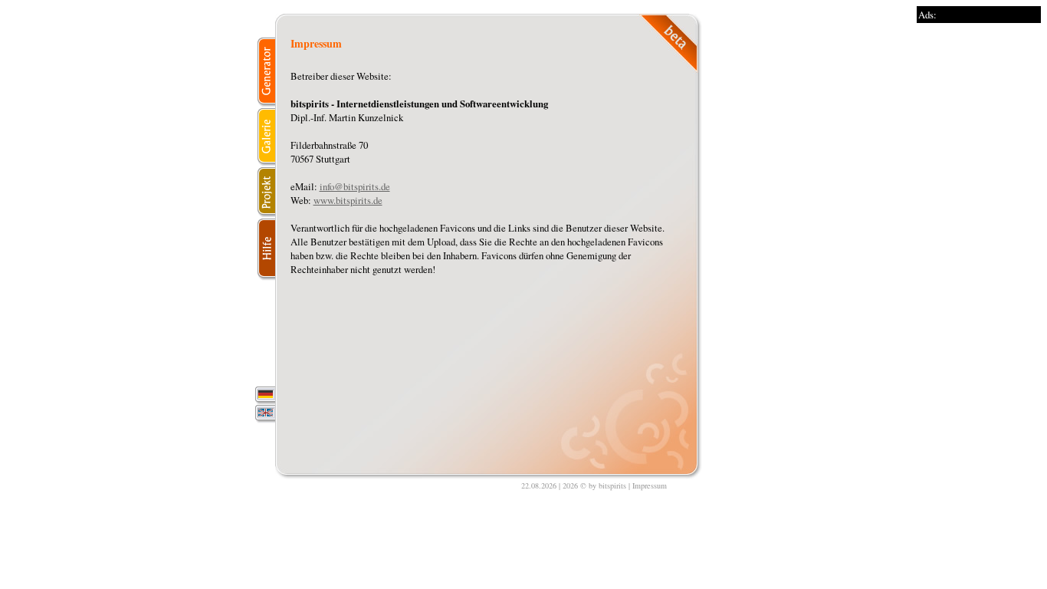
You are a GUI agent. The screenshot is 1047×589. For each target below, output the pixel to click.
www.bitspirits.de (347, 200)
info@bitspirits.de (355, 186)
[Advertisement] (978, 253)
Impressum (649, 485)
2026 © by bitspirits (594, 485)
